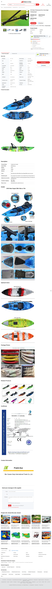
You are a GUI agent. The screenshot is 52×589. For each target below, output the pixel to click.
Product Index (47, 579)
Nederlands (33, 581)
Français (18, 581)
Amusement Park (15, 7)
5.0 (40, 55)
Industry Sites (35, 579)
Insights (28, 580)
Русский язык (23, 581)
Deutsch (30, 581)
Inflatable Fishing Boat (31, 571)
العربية (37, 581)
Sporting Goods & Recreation (8, 7)
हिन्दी (45, 581)
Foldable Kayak (4, 574)
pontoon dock (16, 554)
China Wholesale (25, 579)
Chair (2, 554)
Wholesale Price (30, 579)
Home (2, 7)
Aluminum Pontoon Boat (42, 554)
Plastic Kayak (11, 574)
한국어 (40, 581)
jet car (27, 552)
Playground (40, 552)
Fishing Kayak (39, 571)
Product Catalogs (15, 550)
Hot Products (4, 579)
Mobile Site (24, 580)
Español (11, 581)
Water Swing (18, 566)
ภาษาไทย (48, 581)
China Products (9, 579)
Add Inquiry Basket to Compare (15, 33)
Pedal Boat (27, 556)
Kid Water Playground (10, 566)
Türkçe (21, 582)
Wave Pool (3, 566)
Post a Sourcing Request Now (13, 507)
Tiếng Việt (24, 582)
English (8, 581)
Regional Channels (41, 579)
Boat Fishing (24, 571)
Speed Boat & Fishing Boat (5, 556)
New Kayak (46, 571)
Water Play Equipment (22, 7)
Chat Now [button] (41, 23)
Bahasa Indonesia (29, 582)
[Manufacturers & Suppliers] (26, 2)
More (2, 576)
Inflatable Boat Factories (6, 571)
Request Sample (47, 25)
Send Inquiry (33, 23)
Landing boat (3, 552)
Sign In (32, 48)
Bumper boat (40, 556)
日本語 (43, 581)
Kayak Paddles (17, 574)
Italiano (27, 581)
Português (15, 581)
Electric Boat (15, 556)
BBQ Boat (27, 554)
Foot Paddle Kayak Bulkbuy (26, 574)
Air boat (15, 552)
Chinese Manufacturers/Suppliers (17, 579)
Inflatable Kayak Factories (16, 571)
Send (10, 505)
